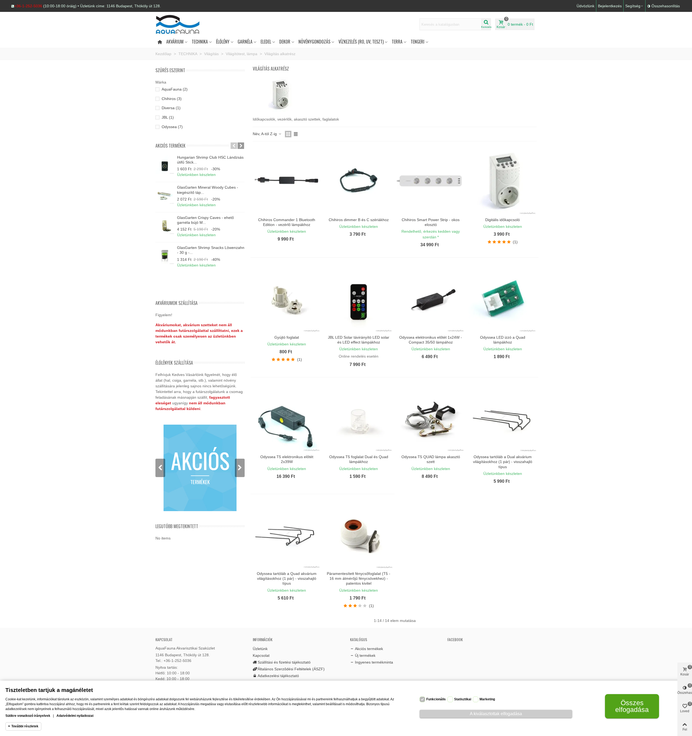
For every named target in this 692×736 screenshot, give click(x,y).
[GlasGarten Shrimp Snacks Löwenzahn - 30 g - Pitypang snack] (164, 254)
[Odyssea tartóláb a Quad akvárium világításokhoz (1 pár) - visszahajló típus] (287, 534)
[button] (85, 6)
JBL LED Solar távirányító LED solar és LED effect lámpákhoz (358, 339)
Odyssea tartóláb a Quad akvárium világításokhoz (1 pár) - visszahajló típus (287, 578)
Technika (200, 41)
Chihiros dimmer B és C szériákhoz (359, 220)
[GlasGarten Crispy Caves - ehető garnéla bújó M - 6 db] (164, 224)
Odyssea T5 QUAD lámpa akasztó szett (430, 459)
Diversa (171, 108)
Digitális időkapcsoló (502, 220)
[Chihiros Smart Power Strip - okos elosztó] (431, 181)
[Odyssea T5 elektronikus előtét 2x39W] (287, 418)
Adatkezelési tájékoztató (278, 676)
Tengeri (417, 41)
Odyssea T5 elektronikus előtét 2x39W (286, 459)
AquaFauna (175, 89)
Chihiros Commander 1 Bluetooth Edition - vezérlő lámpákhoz (286, 222)
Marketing (487, 699)
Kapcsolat (261, 655)
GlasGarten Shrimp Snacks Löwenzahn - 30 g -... (210, 250)
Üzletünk (260, 649)
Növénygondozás (314, 41)
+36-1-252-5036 (28, 6)
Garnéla (245, 41)
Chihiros (172, 98)
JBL (168, 117)
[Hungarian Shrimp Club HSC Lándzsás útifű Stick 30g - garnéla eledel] (164, 164)
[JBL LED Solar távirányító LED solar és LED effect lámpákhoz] (358, 298)
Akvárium (175, 41)
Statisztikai (462, 699)
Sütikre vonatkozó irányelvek (27, 716)
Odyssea (172, 127)
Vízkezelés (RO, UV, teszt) (361, 41)
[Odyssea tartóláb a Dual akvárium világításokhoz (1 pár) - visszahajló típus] (503, 418)
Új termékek (365, 655)
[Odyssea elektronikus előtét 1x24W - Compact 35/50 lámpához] (431, 298)
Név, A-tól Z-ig (265, 134)
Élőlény (222, 41)
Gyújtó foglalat (286, 337)
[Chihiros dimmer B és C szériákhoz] (358, 181)
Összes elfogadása (632, 706)
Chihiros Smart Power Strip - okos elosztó (431, 222)
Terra (397, 41)
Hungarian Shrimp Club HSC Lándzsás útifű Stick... (210, 159)
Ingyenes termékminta (374, 662)
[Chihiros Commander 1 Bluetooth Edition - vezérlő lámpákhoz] (287, 181)
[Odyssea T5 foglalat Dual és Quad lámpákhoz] (358, 418)
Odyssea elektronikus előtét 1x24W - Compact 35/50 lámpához (430, 339)
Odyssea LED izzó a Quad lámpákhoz (502, 339)
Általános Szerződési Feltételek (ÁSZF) (291, 669)
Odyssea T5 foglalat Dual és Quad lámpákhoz (358, 459)
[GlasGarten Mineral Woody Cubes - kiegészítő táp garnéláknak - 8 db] (164, 194)
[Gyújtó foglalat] (287, 298)
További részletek (24, 726)
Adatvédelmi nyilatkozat (75, 716)
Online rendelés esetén (358, 356)
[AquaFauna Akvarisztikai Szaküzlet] (185, 24)
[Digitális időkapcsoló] (503, 181)
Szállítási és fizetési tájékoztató (284, 662)
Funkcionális (436, 699)
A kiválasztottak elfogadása (496, 713)
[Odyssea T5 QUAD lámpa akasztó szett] (431, 418)
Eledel (266, 41)
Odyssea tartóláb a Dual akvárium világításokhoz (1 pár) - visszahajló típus (502, 462)
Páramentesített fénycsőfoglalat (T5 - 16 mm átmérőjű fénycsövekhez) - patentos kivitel (358, 578)
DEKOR (284, 41)
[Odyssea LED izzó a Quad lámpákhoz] (503, 298)
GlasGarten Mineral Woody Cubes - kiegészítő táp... (207, 189)
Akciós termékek (170, 145)
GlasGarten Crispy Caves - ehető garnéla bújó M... (205, 220)
